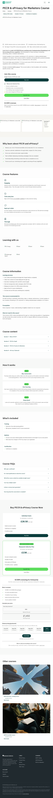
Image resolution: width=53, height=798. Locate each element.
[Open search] (44, 2)
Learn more (41, 645)
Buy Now (26, 535)
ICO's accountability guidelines (18, 198)
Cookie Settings (26, 793)
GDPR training (16, 67)
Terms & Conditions (18, 793)
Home (4, 11)
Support (4, 774)
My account (5, 772)
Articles (20, 762)
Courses (9, 11)
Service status (6, 776)
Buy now (26, 80)
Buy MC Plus (26, 95)
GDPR (24, 307)
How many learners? (8, 606)
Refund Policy (22, 764)
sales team (8, 106)
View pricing (37, 105)
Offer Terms (21, 766)
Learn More (26, 98)
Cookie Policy (22, 760)
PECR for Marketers (39, 762)
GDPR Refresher (38, 760)
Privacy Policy (22, 758)
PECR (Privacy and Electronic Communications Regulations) (32, 50)
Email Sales (26, 635)
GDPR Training (38, 758)
